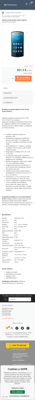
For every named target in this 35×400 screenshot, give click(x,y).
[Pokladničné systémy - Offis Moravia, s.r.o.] (10, 5)
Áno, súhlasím (17, 392)
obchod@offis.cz (9, 318)
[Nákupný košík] (6, 328)
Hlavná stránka (2, 15)
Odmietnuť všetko (17, 388)
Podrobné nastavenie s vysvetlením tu (17, 396)
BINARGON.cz (24, 337)
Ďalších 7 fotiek (28, 66)
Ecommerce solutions (13, 337)
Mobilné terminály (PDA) (18, 15)
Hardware (7, 15)
